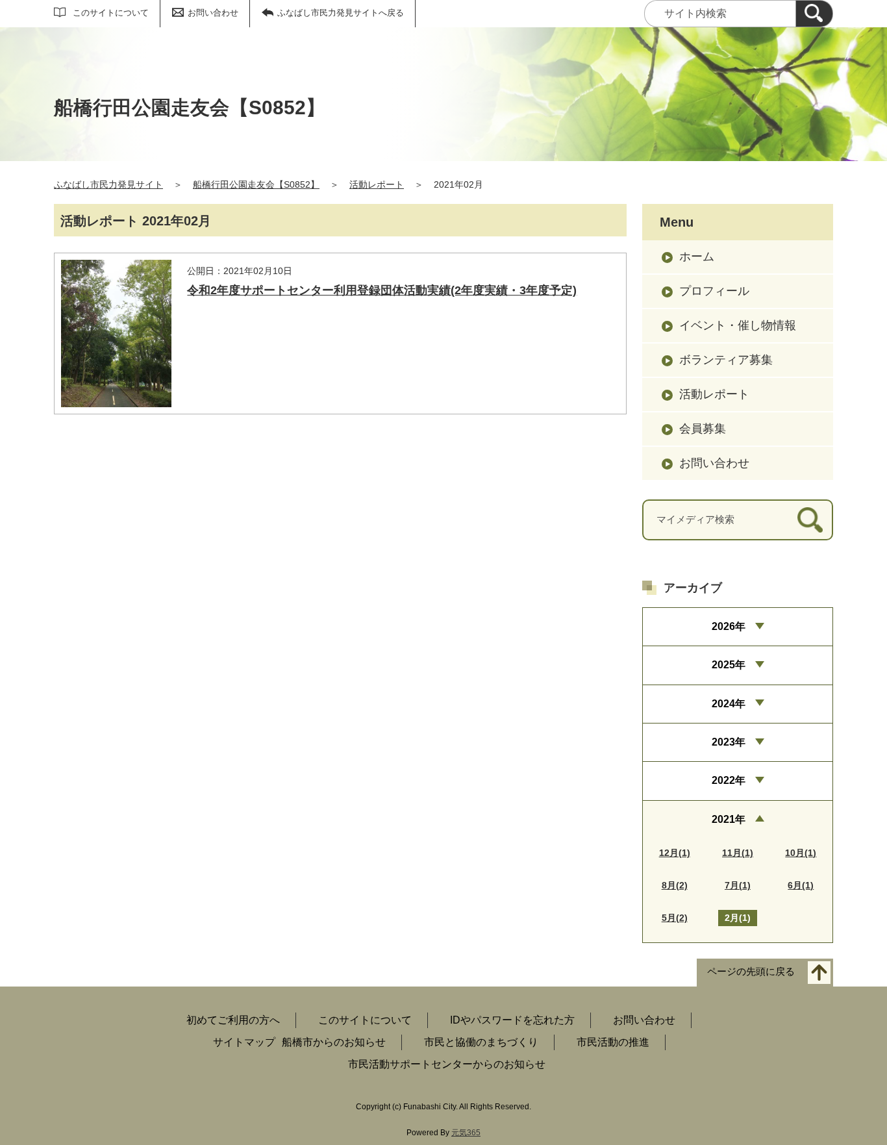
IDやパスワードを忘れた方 (512, 1019)
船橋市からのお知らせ (334, 1042)
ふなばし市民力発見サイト (108, 184)
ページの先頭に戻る (751, 971)
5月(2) (675, 917)
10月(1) (800, 853)
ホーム (696, 256)
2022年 (728, 780)
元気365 (466, 1132)
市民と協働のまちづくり (481, 1042)
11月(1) (737, 853)
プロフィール (714, 290)
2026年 (728, 626)
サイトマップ (244, 1042)
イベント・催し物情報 (737, 325)
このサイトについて (111, 13)
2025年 (728, 664)
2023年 (728, 742)
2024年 (728, 703)
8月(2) (675, 885)
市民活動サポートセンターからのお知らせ (446, 1064)
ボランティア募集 (726, 359)
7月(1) (738, 885)
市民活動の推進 (613, 1042)
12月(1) (674, 853)
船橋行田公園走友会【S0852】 (256, 184)
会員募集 (702, 428)
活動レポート (376, 184)
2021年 (728, 819)
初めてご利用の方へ (233, 1019)
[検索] (814, 13)
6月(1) (801, 885)
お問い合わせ (213, 13)
